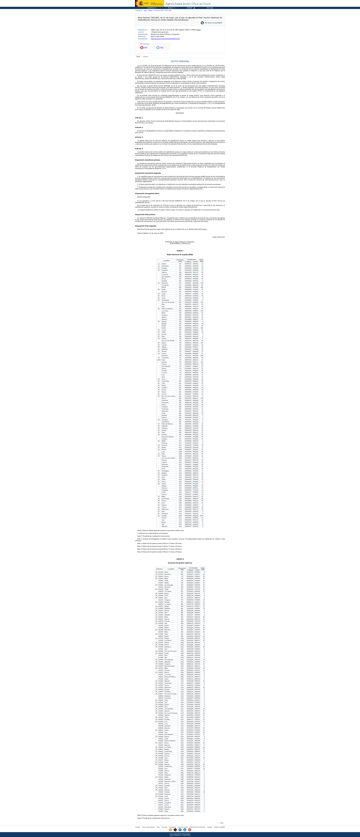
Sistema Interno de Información (197, 827)
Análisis (145, 56)
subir (222, 823)
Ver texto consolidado (213, 23)
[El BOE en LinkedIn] (184, 831)
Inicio (145, 10)
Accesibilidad (172, 827)
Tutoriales (209, 827)
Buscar (150, 10)
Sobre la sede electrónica (148, 827)
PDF (145, 47)
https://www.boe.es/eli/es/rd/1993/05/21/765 (165, 39)
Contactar (137, 827)
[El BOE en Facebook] (180, 831)
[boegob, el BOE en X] (175, 831)
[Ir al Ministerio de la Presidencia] (149, 3)
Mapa (158, 827)
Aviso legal (164, 827)
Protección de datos (183, 827)
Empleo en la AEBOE (219, 827)
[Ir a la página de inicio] (188, 4)
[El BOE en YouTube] (189, 831)
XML (161, 47)
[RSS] (170, 831)
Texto (138, 56)
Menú (209, 8)
